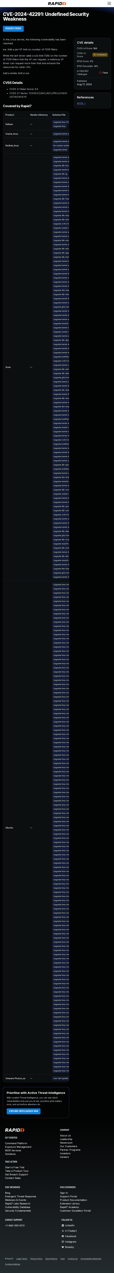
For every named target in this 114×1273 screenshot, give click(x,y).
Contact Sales (13, 1178)
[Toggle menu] (109, 3)
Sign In (64, 1192)
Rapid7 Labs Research (17, 1203)
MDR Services (13, 1150)
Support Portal (68, 1196)
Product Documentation (73, 1199)
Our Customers (68, 1146)
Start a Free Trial (14, 1167)
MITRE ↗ (81, 103)
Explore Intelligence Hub (23, 1111)
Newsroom (66, 1142)
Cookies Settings (12, 1264)
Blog (7, 1192)
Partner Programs (70, 1149)
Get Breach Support (16, 1174)
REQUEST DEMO (13, 28)
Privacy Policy (36, 1259)
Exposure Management (18, 1146)
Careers (64, 1156)
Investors (65, 1153)
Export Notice (51, 1259)
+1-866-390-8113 (14, 1225)
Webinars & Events (15, 1199)
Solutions (10, 1153)
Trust (62, 1259)
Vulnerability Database (17, 1207)
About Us (65, 1135)
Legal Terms (21, 1259)
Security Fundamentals (18, 1210)
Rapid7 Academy (69, 1207)
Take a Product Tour (17, 1170)
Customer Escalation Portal (75, 1210)
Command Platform (16, 1143)
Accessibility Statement (91, 1259)
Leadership (66, 1139)
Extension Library (70, 1203)
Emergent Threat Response (20, 1196)
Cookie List (73, 1259)
